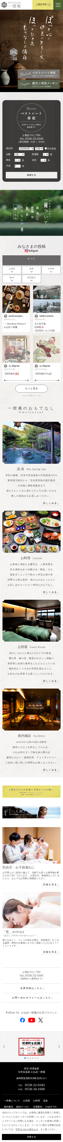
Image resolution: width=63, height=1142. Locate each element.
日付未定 (51, 148)
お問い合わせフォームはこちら (31, 997)
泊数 (8, 154)
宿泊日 (9, 148)
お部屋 (26, 1101)
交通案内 (37, 1107)
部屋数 (35, 154)
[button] (4, 1046)
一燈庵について (12, 1101)
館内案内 (8, 1107)
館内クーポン (23, 1107)
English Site (51, 1106)
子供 (8, 166)
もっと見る (31, 388)
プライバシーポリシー (27, 1129)
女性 (34, 160)
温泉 (45, 1101)
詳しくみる (50, 503)
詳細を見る (50, 884)
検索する (31, 175)
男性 (8, 160)
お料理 (36, 1101)
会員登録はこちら (31, 988)
